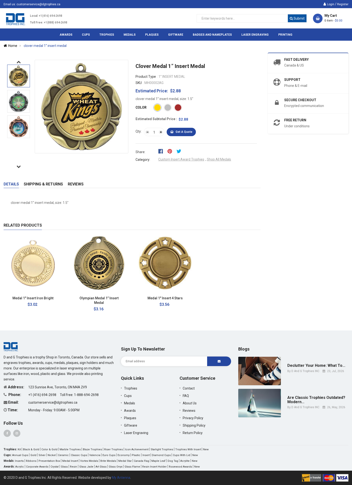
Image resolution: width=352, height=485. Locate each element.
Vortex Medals (89, 461)
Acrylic (19, 466)
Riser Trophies (113, 449)
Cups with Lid (181, 455)
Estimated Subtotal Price (156, 119)
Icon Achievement (136, 449)
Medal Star (125, 461)
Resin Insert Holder (154, 466)
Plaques (130, 418)
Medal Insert (70, 461)
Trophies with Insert (188, 449)
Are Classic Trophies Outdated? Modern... (316, 400)
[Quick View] (60, 298)
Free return (295, 120)
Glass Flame (132, 466)
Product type (146, 76)
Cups (128, 396)
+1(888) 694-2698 (55, 22)
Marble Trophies (70, 449)
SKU (139, 83)
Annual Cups (20, 455)
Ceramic (63, 455)
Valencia (94, 455)
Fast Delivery (296, 59)
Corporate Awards (37, 466)
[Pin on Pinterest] (171, 151)
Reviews (76, 184)
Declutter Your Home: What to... (316, 365)
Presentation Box (49, 461)
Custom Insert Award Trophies (181, 159)
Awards (130, 411)
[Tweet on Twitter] (180, 151)
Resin (73, 466)
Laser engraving (136, 433)
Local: (34, 15)
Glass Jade (86, 466)
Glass (64, 466)
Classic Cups (79, 455)
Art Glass (101, 466)
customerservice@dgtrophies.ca (38, 4)
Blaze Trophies (92, 449)
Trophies (130, 388)
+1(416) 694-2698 (50, 15)
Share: (140, 152)
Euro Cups (108, 455)
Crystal (55, 466)
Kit (19, 449)
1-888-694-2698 (86, 395)
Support (292, 80)
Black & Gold (31, 449)
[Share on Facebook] (162, 151)
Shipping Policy (194, 425)
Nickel (52, 455)
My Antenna (121, 477)
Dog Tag (173, 461)
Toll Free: (36, 22)
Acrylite (185, 461)
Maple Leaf (158, 461)
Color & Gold (49, 449)
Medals (129, 403)
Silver (42, 455)
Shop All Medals (219, 159)
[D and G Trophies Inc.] (11, 346)
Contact (189, 388)
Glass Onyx (115, 466)
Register (342, 4)
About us (190, 403)
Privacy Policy (193, 418)
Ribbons (31, 461)
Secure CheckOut (300, 100)
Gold (33, 455)
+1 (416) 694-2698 (42, 395)
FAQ (186, 396)
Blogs (244, 348)
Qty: (139, 131)
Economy (124, 455)
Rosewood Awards (180, 466)
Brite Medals (108, 461)
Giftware (130, 425)
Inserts (19, 461)
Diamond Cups (161, 455)
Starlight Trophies (162, 449)
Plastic (136, 455)
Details (11, 184)
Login (330, 4)
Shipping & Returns (43, 184)
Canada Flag (141, 461)
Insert (146, 455)
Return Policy (193, 433)
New (206, 449)
